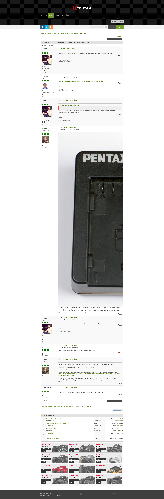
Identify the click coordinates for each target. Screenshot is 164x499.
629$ (43, 459)
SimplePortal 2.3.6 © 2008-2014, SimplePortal (51, 495)
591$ (70, 469)
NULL (43, 480)
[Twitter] (47, 27)
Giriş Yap (112, 27)
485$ (70, 459)
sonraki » (121, 36)
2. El (48, 448)
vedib (45, 128)
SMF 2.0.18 (42, 493)
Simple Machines (57, 493)
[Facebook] (42, 27)
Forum (43, 451)
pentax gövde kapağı (50, 433)
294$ (43, 469)
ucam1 (45, 345)
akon (51, 430)
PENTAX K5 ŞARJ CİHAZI (68, 48)
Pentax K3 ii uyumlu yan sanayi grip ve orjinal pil (56, 423)
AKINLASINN (47, 387)
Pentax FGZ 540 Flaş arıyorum (52, 438)
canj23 (45, 48)
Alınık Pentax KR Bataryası (52, 428)
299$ (98, 459)
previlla (51, 425)
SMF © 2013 (49, 493)
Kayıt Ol (120, 27)
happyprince (52, 439)
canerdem (52, 420)
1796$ (70, 448)
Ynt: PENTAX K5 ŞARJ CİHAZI (69, 76)
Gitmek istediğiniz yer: (108, 409)
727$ (98, 448)
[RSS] (51, 27)
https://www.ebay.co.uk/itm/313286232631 (68, 369)
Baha (122, 435)
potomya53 (120, 425)
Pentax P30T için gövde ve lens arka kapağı (55, 418)
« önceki (117, 36)
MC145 (45, 76)
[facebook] (44, 94)
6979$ (43, 448)
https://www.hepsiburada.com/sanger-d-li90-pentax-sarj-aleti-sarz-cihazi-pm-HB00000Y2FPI (80, 81)
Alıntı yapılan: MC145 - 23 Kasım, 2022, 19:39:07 (69, 105)
